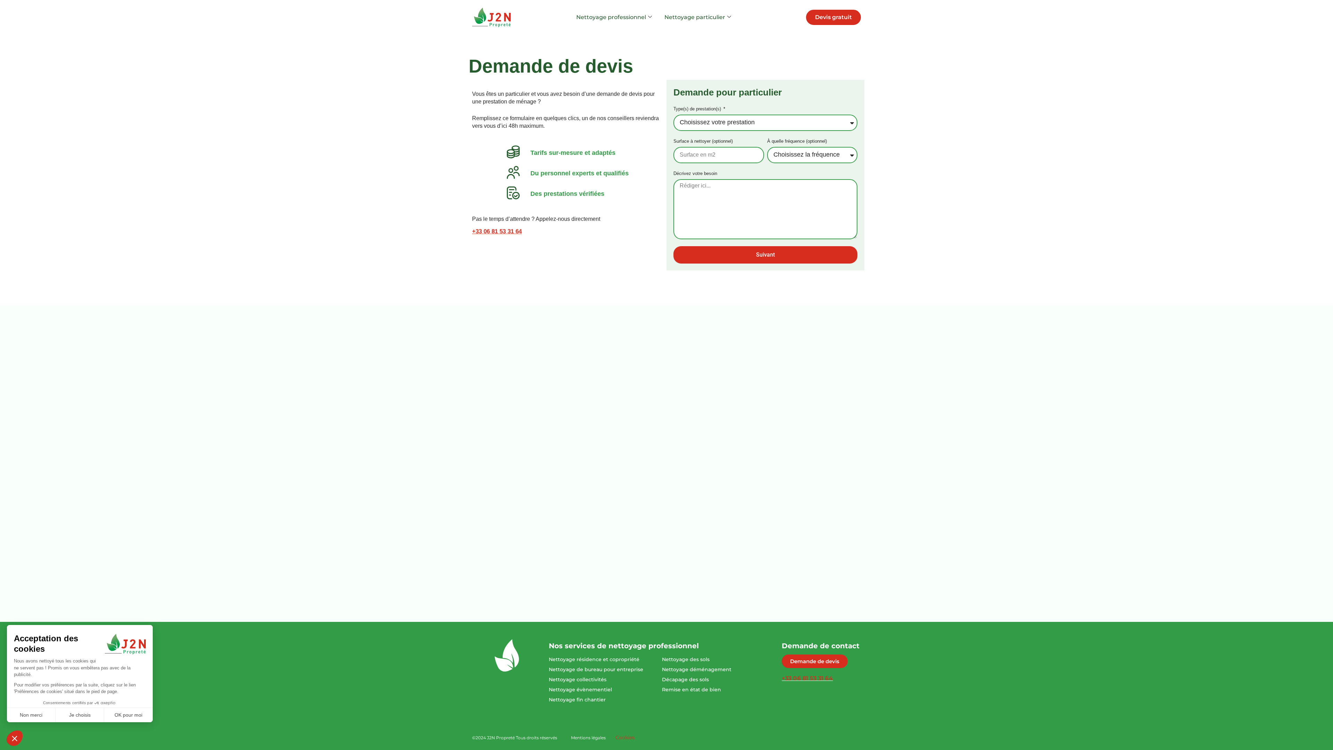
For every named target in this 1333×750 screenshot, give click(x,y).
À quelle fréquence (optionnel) (797, 141)
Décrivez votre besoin (695, 173)
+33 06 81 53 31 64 (497, 231)
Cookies (625, 737)
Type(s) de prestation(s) (697, 108)
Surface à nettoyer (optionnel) (703, 141)
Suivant (765, 254)
